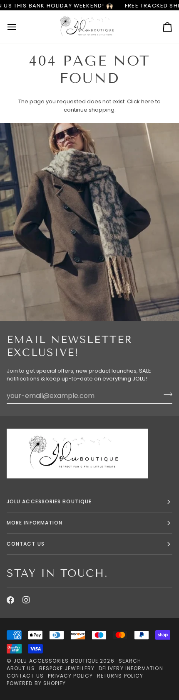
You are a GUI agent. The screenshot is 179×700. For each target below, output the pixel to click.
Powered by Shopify (36, 683)
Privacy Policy (70, 675)
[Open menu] (19, 26)
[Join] (165, 394)
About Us (21, 668)
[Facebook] (10, 600)
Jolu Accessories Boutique (56, 660)
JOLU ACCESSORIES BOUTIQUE (49, 501)
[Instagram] (26, 600)
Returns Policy (120, 675)
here (147, 101)
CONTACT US (26, 543)
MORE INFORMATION (34, 522)
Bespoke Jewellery (66, 668)
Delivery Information (131, 668)
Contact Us (25, 675)
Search (130, 660)
